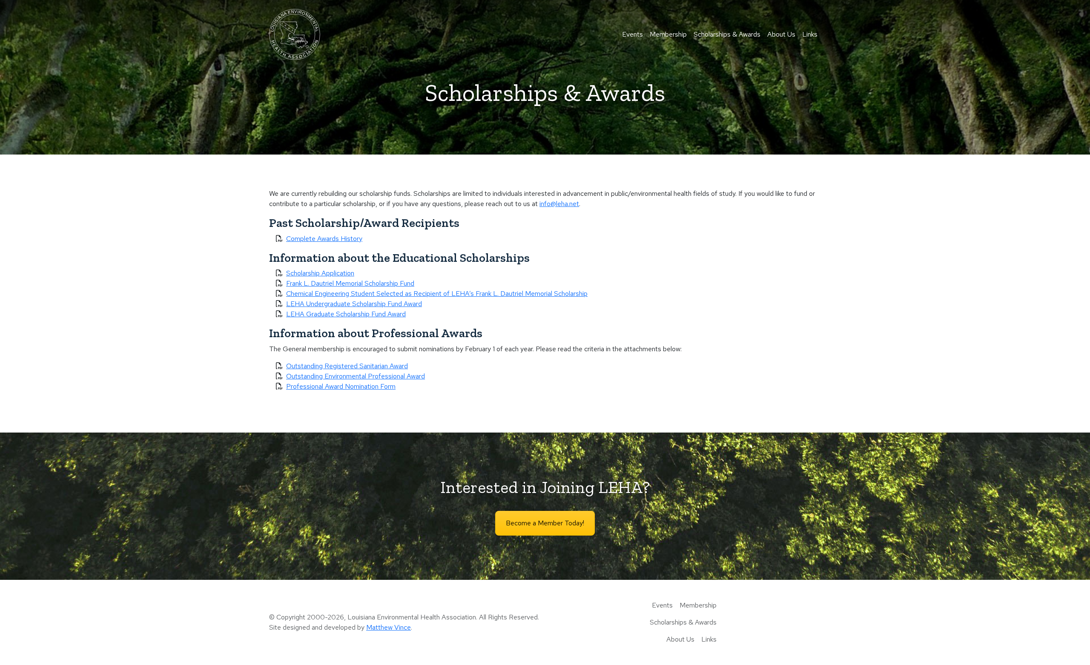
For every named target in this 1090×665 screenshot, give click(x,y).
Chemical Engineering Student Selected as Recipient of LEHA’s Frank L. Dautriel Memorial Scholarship (437, 293)
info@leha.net (559, 203)
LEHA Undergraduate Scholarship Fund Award (354, 303)
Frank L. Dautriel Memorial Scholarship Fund (350, 283)
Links (810, 34)
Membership (668, 34)
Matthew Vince (388, 627)
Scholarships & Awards (727, 34)
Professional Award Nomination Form (341, 386)
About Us (781, 34)
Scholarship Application (320, 273)
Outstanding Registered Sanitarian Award (347, 365)
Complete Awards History (324, 238)
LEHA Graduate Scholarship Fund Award (346, 314)
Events (632, 34)
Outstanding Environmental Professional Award (355, 376)
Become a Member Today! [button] (545, 523)
